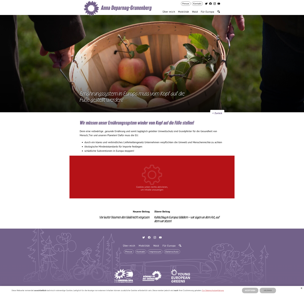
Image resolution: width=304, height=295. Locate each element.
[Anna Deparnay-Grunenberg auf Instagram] (215, 4)
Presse (128, 251)
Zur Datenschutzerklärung (213, 290)
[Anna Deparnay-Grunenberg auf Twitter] (206, 4)
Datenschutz (172, 251)
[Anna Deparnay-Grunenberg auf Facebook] (210, 4)
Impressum (155, 251)
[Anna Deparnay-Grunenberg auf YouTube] (219, 4)
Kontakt (141, 251)
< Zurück (217, 113)
